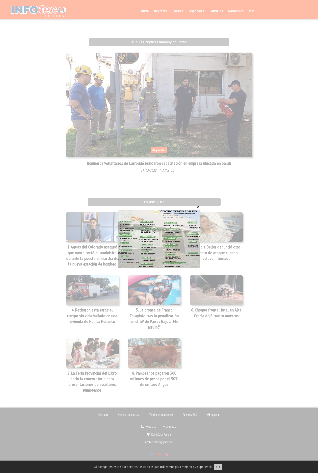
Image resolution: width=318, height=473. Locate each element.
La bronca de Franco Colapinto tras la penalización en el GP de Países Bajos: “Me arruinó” (154, 318)
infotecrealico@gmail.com (159, 442)
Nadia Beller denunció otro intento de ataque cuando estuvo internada (217, 252)
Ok (218, 467)
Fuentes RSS (190, 415)
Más (252, 10)
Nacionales (236, 10)
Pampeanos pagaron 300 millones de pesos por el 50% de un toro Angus (154, 378)
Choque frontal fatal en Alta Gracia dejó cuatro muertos (217, 312)
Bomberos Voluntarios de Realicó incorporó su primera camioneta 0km (154, 252)
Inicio (145, 10)
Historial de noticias (129, 415)
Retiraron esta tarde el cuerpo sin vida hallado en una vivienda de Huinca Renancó (92, 315)
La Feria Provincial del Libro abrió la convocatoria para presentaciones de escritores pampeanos (93, 381)
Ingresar (215, 415)
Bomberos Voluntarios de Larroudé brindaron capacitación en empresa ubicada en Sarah (159, 163)
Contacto (103, 415)
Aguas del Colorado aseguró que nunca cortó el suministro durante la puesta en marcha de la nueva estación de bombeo (92, 255)
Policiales (216, 10)
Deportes (160, 10)
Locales (178, 10)
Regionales (196, 10)
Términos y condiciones (161, 415)
